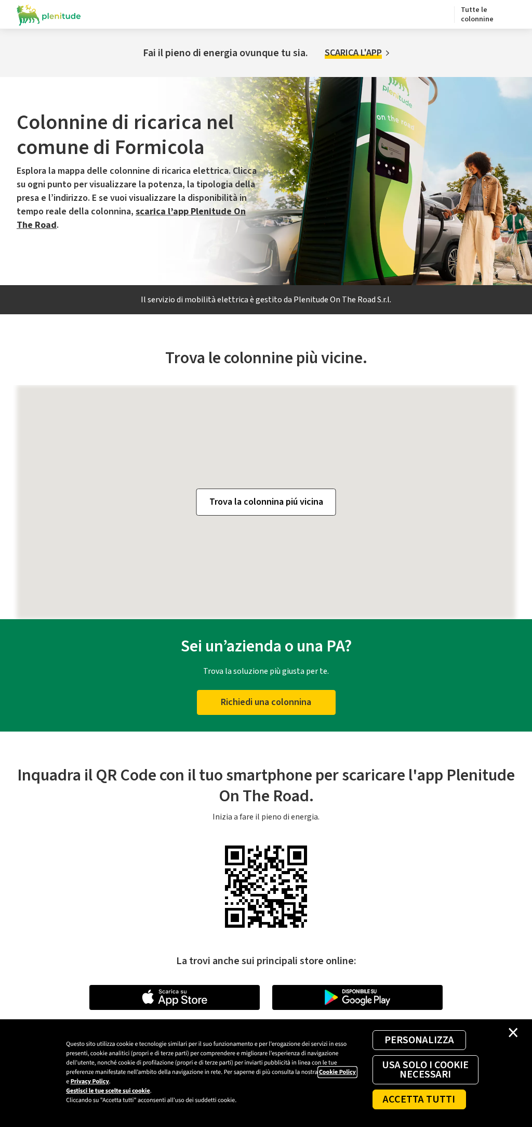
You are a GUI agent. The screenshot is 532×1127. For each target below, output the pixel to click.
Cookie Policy (337, 1072)
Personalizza (419, 1040)
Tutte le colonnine (477, 14)
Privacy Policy (90, 1081)
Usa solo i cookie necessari (425, 1070)
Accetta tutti (419, 1099)
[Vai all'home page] (49, 14)
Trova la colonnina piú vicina (266, 501)
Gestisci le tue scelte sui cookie (108, 1090)
